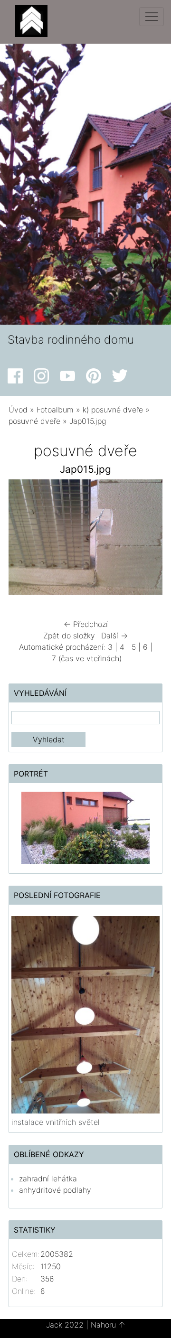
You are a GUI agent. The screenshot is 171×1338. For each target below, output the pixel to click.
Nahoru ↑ (108, 1324)
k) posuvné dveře (113, 409)
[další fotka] (147, 539)
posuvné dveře (34, 421)
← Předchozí (86, 624)
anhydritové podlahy (55, 1190)
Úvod (18, 409)
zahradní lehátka (48, 1178)
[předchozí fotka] (24, 539)
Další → (114, 635)
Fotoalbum (55, 409)
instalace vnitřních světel (55, 1122)
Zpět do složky (69, 635)
